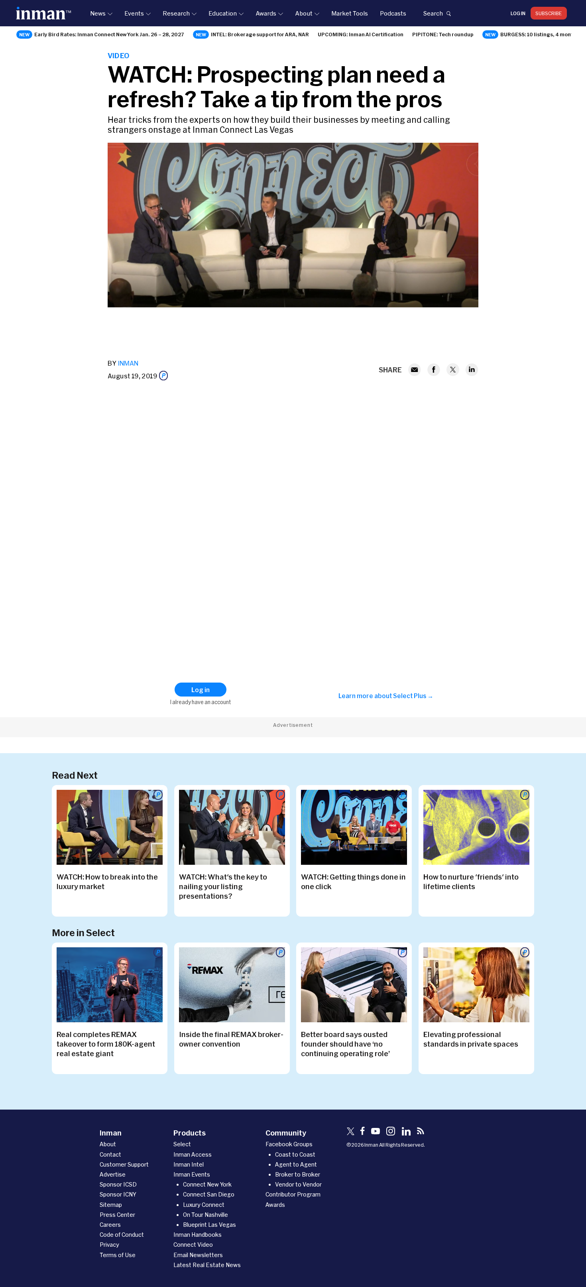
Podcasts (393, 13)
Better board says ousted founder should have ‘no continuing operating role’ (345, 1044)
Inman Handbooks (197, 1234)
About (304, 13)
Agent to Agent (296, 1164)
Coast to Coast (295, 1154)
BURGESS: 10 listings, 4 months (539, 34)
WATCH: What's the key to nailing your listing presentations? (223, 886)
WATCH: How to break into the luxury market (107, 881)
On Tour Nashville (205, 1214)
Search (433, 13)
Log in (518, 13)
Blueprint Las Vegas (209, 1224)
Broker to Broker (297, 1174)
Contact (110, 1154)
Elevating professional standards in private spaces (470, 1039)
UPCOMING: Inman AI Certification (360, 34)
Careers (110, 1224)
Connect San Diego (208, 1194)
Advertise (113, 1174)
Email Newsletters (198, 1255)
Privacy (109, 1244)
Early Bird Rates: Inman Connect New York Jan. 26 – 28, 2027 (109, 34)
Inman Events (191, 1174)
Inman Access (192, 1154)
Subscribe (548, 13)
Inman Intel (188, 1164)
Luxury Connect (203, 1204)
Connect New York (207, 1184)
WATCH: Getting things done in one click (353, 881)
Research (176, 13)
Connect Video (193, 1244)
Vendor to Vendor (298, 1184)
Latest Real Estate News (207, 1264)
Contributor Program (293, 1194)
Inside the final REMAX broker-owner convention (231, 1039)
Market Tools (349, 13)
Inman (128, 363)
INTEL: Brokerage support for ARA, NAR (260, 34)
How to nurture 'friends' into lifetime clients (471, 881)
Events (134, 13)
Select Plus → (413, 695)
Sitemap (111, 1204)
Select (182, 1144)
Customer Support (124, 1164)
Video (119, 55)
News (98, 13)
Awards (266, 13)
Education (222, 13)
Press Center (117, 1214)
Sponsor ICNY (118, 1194)
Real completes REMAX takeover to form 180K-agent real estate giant (106, 1044)
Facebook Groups (289, 1144)
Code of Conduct (122, 1234)
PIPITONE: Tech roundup (443, 34)
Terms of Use (118, 1255)
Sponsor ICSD (118, 1184)
